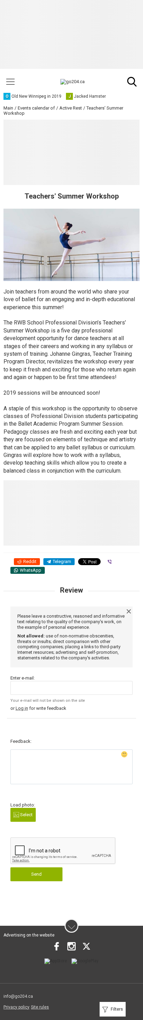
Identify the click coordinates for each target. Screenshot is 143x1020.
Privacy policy (16, 1007)
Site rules (40, 1007)
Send (36, 874)
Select (26, 814)
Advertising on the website (28, 935)
